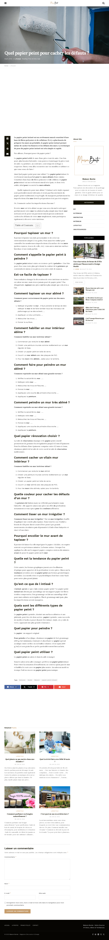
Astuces (22, 680)
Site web (42, 893)
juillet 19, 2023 (86, 269)
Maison (37, 680)
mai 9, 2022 (8, 59)
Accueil (7, 925)
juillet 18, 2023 (92, 302)
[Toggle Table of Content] (36, 226)
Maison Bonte (14, 934)
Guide (30, 680)
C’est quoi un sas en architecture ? (55, 814)
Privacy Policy (25, 925)
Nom (6, 884)
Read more (79, 282)
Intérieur (77, 221)
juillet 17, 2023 (92, 323)
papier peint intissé (49, 680)
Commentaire (10, 857)
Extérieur (77, 213)
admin (77, 269)
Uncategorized (79, 229)
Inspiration (78, 217)
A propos (15, 925)
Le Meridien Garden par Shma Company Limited (94, 299)
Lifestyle (18, 59)
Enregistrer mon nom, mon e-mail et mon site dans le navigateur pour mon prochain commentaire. (35, 904)
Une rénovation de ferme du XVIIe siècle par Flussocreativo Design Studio (87, 263)
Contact (35, 925)
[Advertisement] (54, 85)
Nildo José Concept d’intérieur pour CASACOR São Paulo (95, 309)
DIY (74, 209)
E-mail (7, 893)
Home (6, 66)
